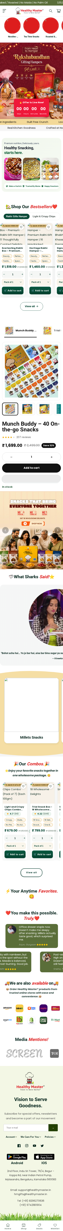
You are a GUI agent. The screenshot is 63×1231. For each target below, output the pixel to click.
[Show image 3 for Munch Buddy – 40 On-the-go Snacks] (44, 409)
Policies (49, 1137)
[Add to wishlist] (21, 227)
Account (10, 1137)
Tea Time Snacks (31, 36)
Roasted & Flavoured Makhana (50, 36)
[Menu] (4, 11)
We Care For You (30, 1137)
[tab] (20, 331)
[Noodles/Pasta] (50, 169)
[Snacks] (31, 169)
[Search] (51, 11)
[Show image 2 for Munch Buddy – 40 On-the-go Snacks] (27, 409)
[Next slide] (57, 80)
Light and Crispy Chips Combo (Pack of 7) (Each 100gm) (15, 808)
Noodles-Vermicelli (12, 36)
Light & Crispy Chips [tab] (44, 216)
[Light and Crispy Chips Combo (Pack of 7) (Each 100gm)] (15, 793)
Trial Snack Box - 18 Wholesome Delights (42, 808)
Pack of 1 (8, 282)
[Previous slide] (5, 80)
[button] (31, 479)
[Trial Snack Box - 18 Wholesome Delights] (42, 793)
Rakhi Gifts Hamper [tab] (16, 216)
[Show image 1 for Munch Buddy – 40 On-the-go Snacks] (10, 409)
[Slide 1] (31, 530)
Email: (14, 1190)
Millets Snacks (31, 737)
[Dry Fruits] (13, 169)
